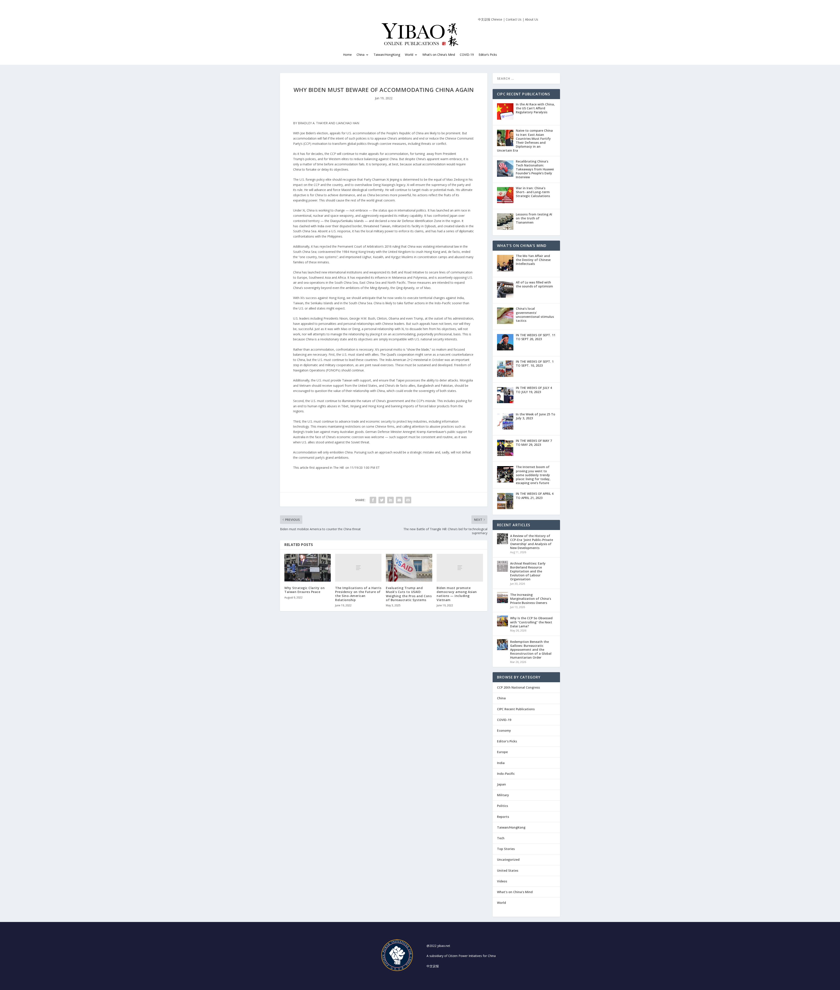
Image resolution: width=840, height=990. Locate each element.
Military (503, 795)
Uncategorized (508, 859)
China (360, 54)
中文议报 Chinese (490, 19)
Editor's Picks (507, 741)
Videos (502, 881)
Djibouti (430, 226)
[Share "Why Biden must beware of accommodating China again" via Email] (399, 500)
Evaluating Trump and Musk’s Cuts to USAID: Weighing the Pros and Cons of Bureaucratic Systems (409, 594)
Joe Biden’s (308, 133)
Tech (500, 838)
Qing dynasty (405, 288)
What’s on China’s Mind (438, 54)
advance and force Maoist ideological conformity (348, 190)
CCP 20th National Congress (518, 687)
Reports (503, 817)
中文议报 (433, 966)
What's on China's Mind (515, 892)
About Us (531, 19)
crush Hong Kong (428, 252)
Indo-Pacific (506, 773)
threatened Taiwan (377, 226)
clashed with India (311, 226)
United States (507, 870)
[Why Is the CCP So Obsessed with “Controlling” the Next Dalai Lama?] (502, 621)
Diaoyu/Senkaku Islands (347, 221)
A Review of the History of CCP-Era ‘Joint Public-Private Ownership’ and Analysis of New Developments (531, 542)
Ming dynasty (379, 288)
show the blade (418, 349)
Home (347, 54)
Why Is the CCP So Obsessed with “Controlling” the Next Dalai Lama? (531, 622)
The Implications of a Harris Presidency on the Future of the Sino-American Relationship (358, 594)
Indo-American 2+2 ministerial (406, 360)
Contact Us (514, 19)
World (501, 903)
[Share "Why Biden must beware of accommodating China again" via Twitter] (381, 500)
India (501, 763)
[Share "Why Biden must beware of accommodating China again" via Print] (408, 500)
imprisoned (353, 257)
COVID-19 (467, 54)
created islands (454, 226)
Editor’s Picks (488, 54)
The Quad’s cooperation (397, 354)
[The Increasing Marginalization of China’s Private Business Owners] (502, 597)
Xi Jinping (393, 179)
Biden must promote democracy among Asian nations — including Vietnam (457, 594)
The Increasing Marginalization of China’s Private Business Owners (530, 599)
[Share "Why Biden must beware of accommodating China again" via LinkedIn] (390, 500)
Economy (504, 730)
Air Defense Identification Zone (419, 221)
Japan (501, 784)
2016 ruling (392, 246)
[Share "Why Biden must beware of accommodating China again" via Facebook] (373, 500)
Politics (502, 806)
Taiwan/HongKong (387, 54)
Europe (502, 752)
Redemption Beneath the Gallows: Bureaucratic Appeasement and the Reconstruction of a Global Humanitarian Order (530, 650)
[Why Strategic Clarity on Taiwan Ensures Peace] (307, 568)
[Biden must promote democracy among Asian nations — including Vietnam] (460, 568)
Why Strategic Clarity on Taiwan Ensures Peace (304, 590)
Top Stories (506, 849)
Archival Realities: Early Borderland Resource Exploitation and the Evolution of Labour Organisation (528, 571)
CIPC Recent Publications (516, 709)
